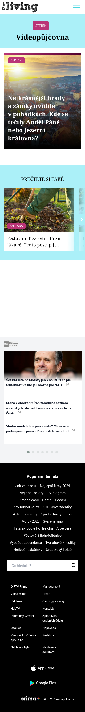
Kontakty (48, 608)
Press (46, 594)
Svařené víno (53, 521)
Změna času (29, 500)
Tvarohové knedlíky (60, 543)
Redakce (48, 635)
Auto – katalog (25, 514)
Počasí (60, 500)
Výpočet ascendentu (26, 543)
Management (51, 586)
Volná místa (18, 594)
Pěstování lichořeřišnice (43, 535)
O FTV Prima (19, 586)
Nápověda (49, 628)
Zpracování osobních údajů (52, 618)
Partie (46, 500)
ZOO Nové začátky (57, 507)
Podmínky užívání (22, 616)
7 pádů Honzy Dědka (56, 514)
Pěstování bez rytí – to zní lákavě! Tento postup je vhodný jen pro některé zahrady (34, 241)
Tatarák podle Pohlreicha (33, 528)
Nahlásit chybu (20, 647)
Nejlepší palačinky (27, 550)
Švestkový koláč (59, 550)
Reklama (16, 601)
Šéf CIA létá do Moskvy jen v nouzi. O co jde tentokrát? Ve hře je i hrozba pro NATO (38, 382)
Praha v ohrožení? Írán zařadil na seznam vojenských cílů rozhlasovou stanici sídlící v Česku (38, 408)
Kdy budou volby (26, 507)
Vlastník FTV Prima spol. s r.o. (23, 637)
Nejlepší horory (31, 493)
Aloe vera (63, 528)
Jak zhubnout (25, 486)
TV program (56, 493)
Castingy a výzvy (53, 601)
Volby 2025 (30, 521)
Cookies (16, 628)
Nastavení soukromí (49, 650)
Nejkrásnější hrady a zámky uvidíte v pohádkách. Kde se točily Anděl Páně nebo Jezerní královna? (38, 118)
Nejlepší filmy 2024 (55, 486)
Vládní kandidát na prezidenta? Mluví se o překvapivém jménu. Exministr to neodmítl (38, 428)
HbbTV (15, 608)
